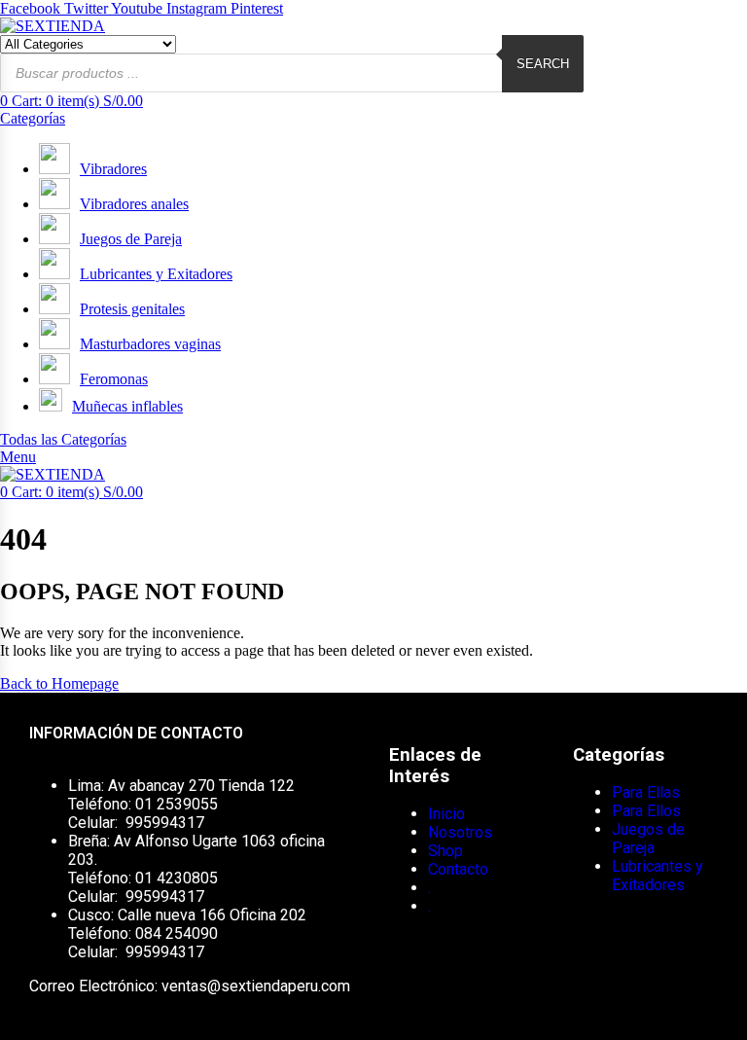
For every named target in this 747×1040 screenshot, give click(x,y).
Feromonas (114, 379)
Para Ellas (646, 792)
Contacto (458, 869)
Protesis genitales (132, 309)
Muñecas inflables (127, 406)
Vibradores (113, 169)
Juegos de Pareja (131, 239)
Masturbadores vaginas (150, 344)
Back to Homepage (59, 683)
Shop (445, 851)
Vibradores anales (134, 204)
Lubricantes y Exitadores (156, 274)
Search (542, 63)
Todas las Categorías (63, 439)
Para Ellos (646, 811)
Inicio (446, 814)
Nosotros (460, 832)
